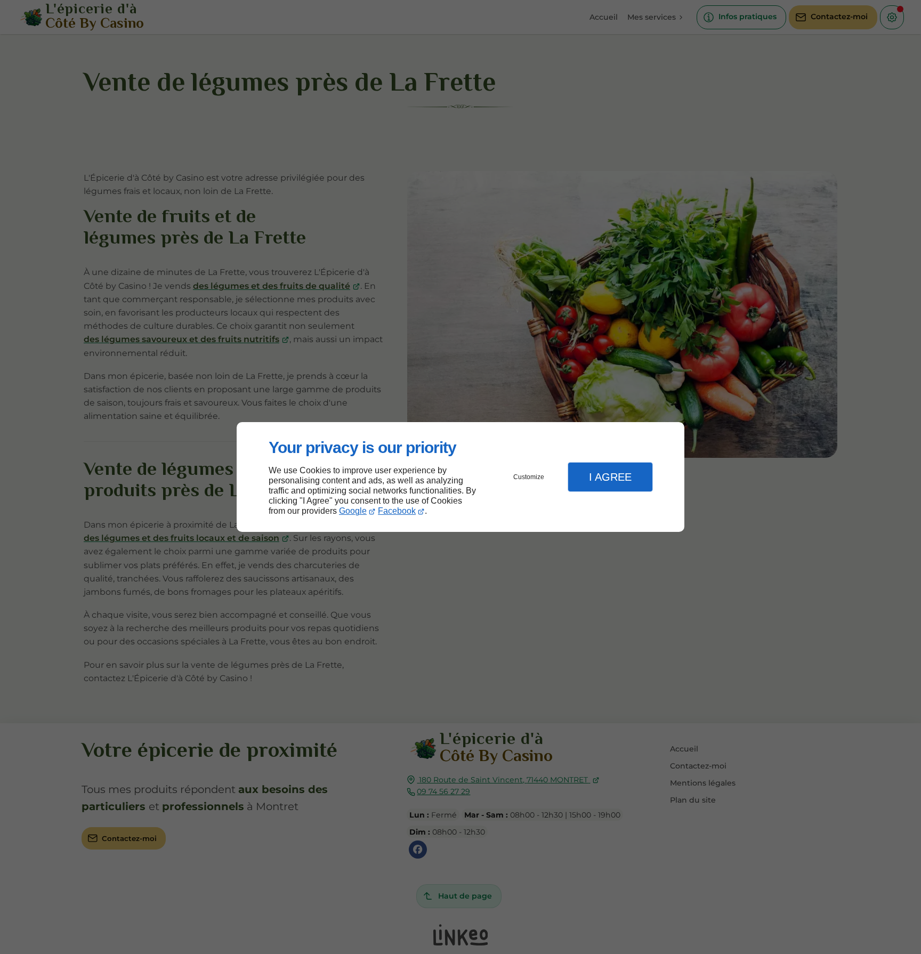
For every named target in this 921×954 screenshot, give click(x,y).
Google (353, 510)
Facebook (397, 510)
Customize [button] (528, 477)
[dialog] (460, 477)
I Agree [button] (610, 477)
